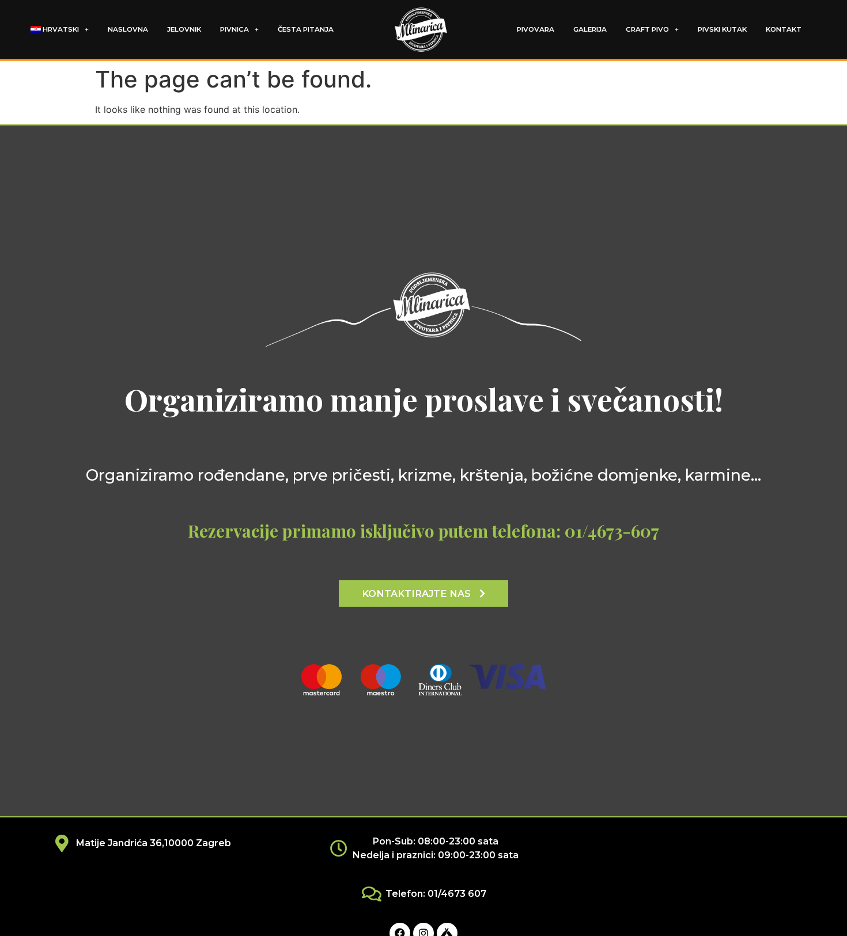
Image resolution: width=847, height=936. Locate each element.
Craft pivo (647, 29)
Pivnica (234, 29)
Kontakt (783, 29)
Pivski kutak (722, 29)
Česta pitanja (306, 29)
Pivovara (535, 29)
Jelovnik (184, 29)
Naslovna (128, 29)
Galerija (590, 29)
